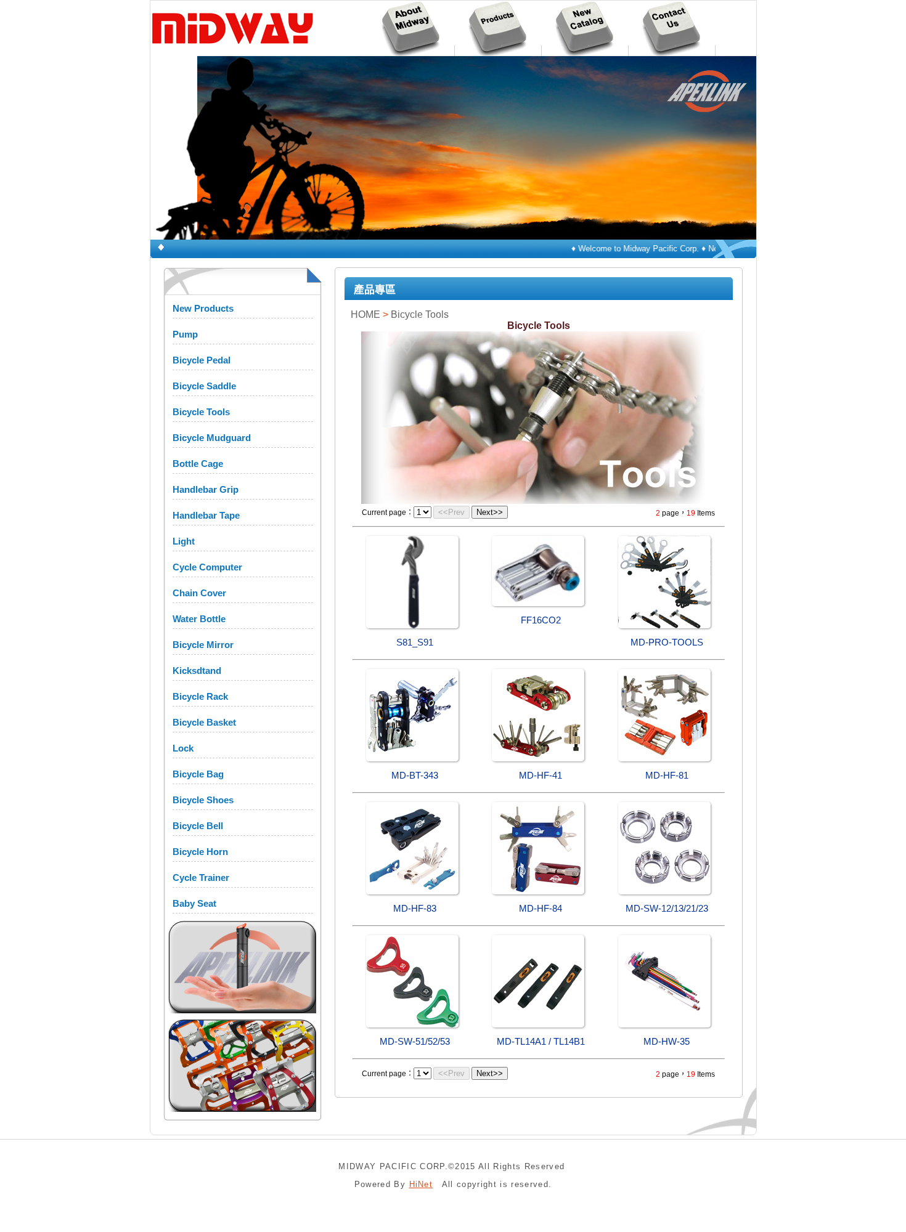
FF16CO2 (541, 620)
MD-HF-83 (414, 909)
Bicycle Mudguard (212, 437)
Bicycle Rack (200, 696)
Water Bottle (199, 619)
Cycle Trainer (201, 877)
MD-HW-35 (666, 1042)
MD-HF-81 (666, 775)
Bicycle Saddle (204, 386)
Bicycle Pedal (202, 360)
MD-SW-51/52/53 (415, 1042)
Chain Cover (199, 593)
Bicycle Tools (201, 412)
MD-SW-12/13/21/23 (667, 909)
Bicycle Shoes (203, 800)
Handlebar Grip (206, 489)
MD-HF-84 (540, 909)
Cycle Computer (207, 567)
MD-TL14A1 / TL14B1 (541, 1042)
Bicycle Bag (198, 774)
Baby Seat (194, 903)
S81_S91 (414, 642)
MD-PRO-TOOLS (667, 642)
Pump (185, 334)
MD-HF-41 (540, 775)
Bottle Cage (198, 463)
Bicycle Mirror (203, 644)
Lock (183, 748)
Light (184, 541)
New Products (203, 308)
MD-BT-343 (414, 775)
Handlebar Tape (206, 515)
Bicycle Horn (200, 851)
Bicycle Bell (198, 826)
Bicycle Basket (204, 722)
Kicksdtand (197, 670)
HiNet (421, 1184)
